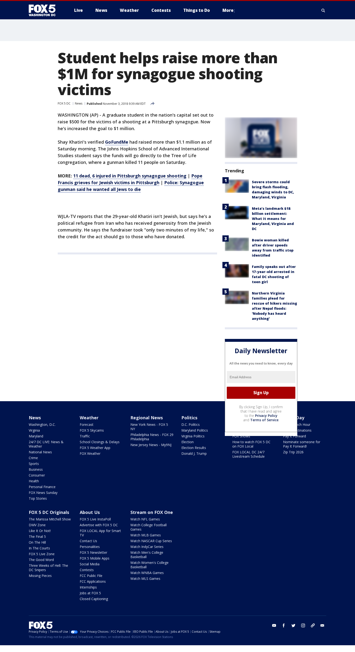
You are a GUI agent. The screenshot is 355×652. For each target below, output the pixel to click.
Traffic (85, 436)
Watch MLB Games (145, 535)
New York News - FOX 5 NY (149, 426)
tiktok (313, 625)
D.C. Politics (190, 424)
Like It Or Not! (40, 530)
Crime (33, 458)
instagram (303, 625)
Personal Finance (42, 486)
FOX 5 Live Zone (42, 554)
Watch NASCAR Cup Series (151, 541)
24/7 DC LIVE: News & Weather (46, 444)
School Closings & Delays (100, 442)
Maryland (36, 436)
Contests (87, 570)
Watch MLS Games (145, 578)
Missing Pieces (40, 575)
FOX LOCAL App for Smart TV (100, 532)
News (78, 103)
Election (187, 442)
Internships (88, 587)
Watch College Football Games (148, 527)
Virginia (34, 430)
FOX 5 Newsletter (93, 552)
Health (34, 481)
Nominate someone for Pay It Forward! (301, 444)
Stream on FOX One (151, 512)
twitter (293, 625)
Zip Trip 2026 (293, 452)
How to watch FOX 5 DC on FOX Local (251, 444)
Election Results (193, 447)
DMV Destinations (297, 430)
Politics (189, 418)
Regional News (146, 418)
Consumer (37, 475)
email (322, 625)
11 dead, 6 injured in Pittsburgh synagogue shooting (129, 176)
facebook (284, 625)
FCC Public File (91, 575)
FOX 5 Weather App (95, 447)
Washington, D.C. (42, 424)
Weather (89, 418)
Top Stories (38, 498)
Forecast (86, 424)
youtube (274, 625)
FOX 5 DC (64, 103)
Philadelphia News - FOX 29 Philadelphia (151, 436)
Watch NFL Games (145, 519)
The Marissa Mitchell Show (50, 519)
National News (40, 452)
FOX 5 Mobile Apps (94, 558)
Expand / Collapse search (323, 10)
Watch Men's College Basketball (146, 554)
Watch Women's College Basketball (149, 564)
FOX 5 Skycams (92, 430)
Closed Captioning (94, 598)
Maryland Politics (194, 430)
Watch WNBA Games (147, 572)
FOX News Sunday (43, 492)
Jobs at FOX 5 (90, 593)
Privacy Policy (266, 415)
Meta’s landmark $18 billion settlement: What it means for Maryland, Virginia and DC (273, 218)
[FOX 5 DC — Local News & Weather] (45, 10)
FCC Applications (93, 581)
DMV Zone (37, 525)
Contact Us (88, 541)
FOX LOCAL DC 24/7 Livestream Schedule (248, 454)
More (228, 10)
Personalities (90, 546)
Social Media (89, 564)
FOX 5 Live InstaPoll (95, 519)
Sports (34, 463)
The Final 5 (37, 536)
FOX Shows (241, 436)
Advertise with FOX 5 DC (99, 525)
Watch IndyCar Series (146, 546)
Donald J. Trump (194, 453)
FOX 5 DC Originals (49, 512)
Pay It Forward (294, 436)
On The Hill (37, 542)
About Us (90, 512)
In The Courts (39, 548)
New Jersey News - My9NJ (150, 444)
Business (36, 469)
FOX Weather (90, 453)
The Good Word (41, 559)
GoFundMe (116, 142)
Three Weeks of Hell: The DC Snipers (48, 567)
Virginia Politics (193, 436)
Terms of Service (264, 420)
